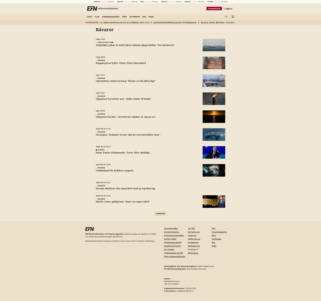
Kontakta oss (194, 232)
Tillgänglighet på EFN (173, 253)
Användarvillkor (171, 228)
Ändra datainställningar (174, 256)
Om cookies (169, 249)
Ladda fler (160, 213)
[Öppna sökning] (226, 17)
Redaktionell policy (172, 246)
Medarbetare (194, 246)
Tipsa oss (192, 235)
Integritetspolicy (171, 232)
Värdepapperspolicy (173, 242)
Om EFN (191, 228)
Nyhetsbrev (193, 253)
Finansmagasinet (219, 232)
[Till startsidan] (102, 8)
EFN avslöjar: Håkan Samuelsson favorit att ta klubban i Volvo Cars (115, 22)
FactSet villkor (170, 239)
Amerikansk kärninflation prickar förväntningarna (170, 22)
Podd (214, 246)
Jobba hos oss (194, 239)
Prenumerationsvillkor (174, 235)
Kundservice (193, 242)
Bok (213, 242)
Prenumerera (214, 8)
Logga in (228, 8)
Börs (214, 235)
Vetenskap (216, 239)
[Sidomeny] (232, 17)
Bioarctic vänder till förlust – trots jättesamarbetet (218, 22)
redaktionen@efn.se (185, 291)
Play (213, 228)
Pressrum (192, 249)
